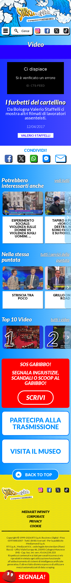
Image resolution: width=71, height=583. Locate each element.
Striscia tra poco (23, 297)
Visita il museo (35, 451)
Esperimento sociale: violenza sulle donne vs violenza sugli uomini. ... (22, 228)
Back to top (38, 474)
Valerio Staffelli (35, 135)
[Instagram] (37, 30)
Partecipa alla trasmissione (35, 423)
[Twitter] (56, 30)
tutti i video (60, 319)
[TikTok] (66, 30)
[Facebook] (47, 30)
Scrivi (35, 397)
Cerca (25, 31)
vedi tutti (61, 180)
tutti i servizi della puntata (54, 257)
